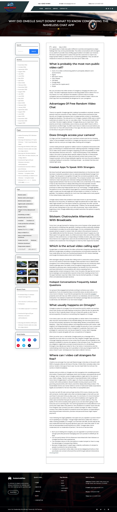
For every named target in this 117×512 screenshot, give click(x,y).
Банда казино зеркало (24, 246)
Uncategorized (53, 453)
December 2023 (22, 87)
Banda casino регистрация (25, 198)
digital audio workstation (25, 204)
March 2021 (21, 116)
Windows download (24, 243)
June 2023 (21, 96)
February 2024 (22, 85)
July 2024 (21, 74)
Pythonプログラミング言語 (25, 229)
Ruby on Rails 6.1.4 (23, 232)
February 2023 (22, 105)
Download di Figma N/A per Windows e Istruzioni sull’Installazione (25, 162)
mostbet (20, 220)
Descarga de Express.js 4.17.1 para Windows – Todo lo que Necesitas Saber (27, 142)
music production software (26, 223)
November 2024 (22, 65)
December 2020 (22, 118)
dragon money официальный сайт (26, 210)
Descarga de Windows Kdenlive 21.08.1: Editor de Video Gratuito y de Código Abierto (28, 156)
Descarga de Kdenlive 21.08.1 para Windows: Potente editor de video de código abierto (27, 149)
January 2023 (22, 107)
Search (34, 51)
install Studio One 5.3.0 (25, 217)
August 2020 (21, 123)
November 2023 (22, 89)
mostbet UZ (30, 220)
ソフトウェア (21, 249)
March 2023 (21, 103)
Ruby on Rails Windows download (24, 236)
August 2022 (21, 112)
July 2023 (20, 94)
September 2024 (23, 69)
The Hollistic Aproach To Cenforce (27, 308)
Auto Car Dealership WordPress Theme (20, 509)
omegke (93, 294)
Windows (33, 240)
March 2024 (21, 83)
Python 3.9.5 (21, 226)
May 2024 (21, 78)
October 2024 (22, 67)
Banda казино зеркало (24, 201)
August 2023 (21, 92)
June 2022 (21, 114)
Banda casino (22, 195)
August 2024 (21, 71)
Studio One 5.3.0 (23, 240)
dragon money (22, 207)
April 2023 (21, 100)
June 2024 (21, 76)
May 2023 (21, 98)
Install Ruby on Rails (24, 214)
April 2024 (21, 80)
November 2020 (22, 121)
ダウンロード (32, 249)
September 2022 (23, 109)
